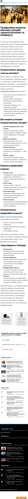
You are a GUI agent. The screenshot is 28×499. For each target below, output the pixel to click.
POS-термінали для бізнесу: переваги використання (14, 380)
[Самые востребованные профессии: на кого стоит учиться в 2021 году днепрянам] (3, 414)
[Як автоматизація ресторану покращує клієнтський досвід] (3, 376)
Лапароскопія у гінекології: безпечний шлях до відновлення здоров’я (15, 367)
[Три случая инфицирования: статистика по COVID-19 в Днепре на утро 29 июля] (3, 398)
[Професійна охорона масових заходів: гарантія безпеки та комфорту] (14, 14)
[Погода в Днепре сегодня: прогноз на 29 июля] (3, 393)
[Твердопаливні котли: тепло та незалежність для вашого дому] (3, 362)
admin (7, 340)
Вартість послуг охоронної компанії (11, 217)
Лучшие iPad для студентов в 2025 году (15, 371)
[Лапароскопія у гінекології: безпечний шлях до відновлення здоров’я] (3, 366)
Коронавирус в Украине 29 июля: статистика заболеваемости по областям (15, 408)
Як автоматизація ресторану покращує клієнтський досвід (14, 376)
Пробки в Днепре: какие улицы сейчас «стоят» (14, 403)
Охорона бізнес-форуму (7, 91)
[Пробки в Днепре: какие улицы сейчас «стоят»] (3, 404)
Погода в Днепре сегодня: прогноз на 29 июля (15, 392)
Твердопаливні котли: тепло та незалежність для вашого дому (14, 362)
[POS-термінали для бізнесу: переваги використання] (3, 380)
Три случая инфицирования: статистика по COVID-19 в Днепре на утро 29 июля (15, 398)
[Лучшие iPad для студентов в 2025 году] (3, 371)
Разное (10, 349)
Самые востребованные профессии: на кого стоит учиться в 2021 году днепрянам (16, 414)
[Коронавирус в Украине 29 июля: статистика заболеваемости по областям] (3, 409)
